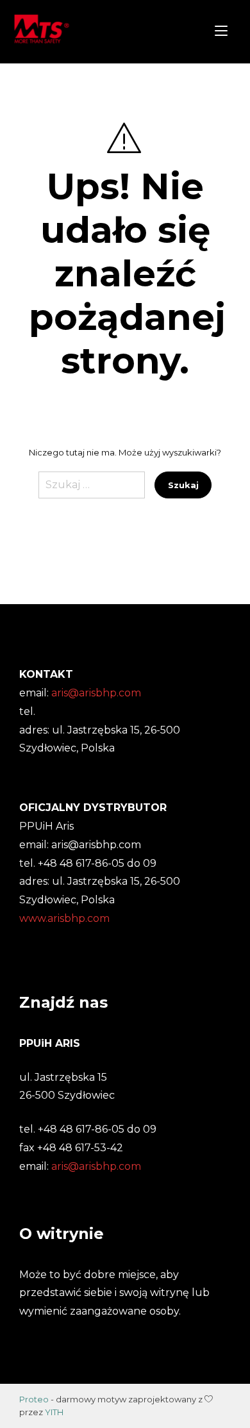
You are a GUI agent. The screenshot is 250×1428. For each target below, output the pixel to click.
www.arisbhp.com (64, 918)
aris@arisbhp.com (96, 1166)
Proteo (34, 1399)
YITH (54, 1412)
